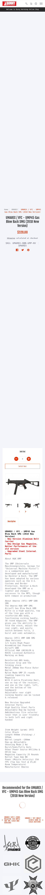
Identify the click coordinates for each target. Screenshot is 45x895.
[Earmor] (33, 864)
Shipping (11, 238)
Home (6, 209)
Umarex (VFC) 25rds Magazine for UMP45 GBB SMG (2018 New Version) (12, 820)
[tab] (11, 521)
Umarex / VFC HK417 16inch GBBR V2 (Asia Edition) (33, 820)
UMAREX (15, 209)
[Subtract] (16, 459)
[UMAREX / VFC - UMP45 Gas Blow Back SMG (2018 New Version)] (22, 486)
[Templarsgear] (33, 885)
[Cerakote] (33, 843)
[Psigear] (11, 885)
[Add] (29, 459)
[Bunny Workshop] (9, 3)
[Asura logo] (11, 843)
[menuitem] (26, 3)
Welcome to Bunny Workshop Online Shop (22, 9)
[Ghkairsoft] (11, 864)
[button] (26, 3)
